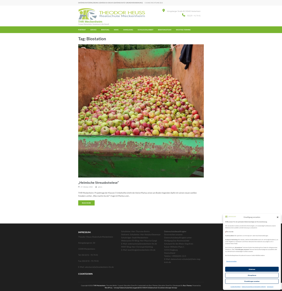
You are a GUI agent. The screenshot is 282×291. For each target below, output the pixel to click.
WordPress (108, 288)
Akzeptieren (252, 275)
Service (93, 30)
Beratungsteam (164, 30)
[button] (277, 217)
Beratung (105, 30)
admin (100, 187)
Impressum (270, 286)
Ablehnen (252, 269)
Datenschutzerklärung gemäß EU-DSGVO (254, 286)
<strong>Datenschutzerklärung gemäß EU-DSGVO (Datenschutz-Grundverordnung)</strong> (145, 288)
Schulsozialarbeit (145, 30)
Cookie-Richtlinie (236, 286)
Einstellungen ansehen (252, 281)
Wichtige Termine (183, 30)
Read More (86, 203)
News (116, 30)
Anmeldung (128, 30)
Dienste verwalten (231, 261)
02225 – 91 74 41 (193, 15)
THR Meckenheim (90, 21)
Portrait (82, 30)
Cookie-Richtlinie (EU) (154, 3)
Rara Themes (187, 285)
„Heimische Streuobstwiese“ (98, 182)
